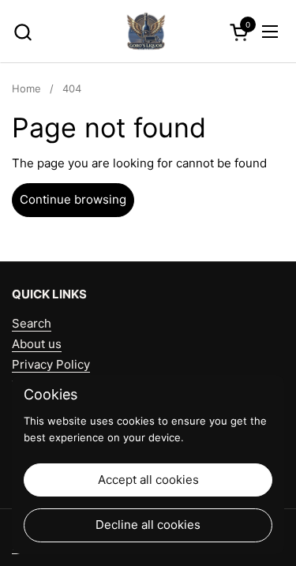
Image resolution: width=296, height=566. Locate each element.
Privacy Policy (51, 364)
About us (37, 343)
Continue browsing (73, 199)
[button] (22, 32)
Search (31, 323)
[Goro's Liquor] (146, 31)
